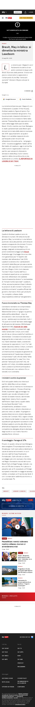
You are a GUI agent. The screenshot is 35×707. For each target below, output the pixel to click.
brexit (6, 491)
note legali (6, 682)
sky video (5, 655)
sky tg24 (5, 652)
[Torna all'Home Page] (8, 18)
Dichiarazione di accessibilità (23, 682)
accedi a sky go (25, 637)
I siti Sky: (4, 644)
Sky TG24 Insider (26, 18)
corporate (21, 686)
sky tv (20, 648)
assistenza (10, 697)
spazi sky (21, 663)
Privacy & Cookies (13, 695)
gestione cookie (7, 678)
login (31, 12)
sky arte (5, 659)
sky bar (20, 659)
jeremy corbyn (19, 491)
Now (19, 655)
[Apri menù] (3, 18)
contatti (16, 697)
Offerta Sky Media (8, 686)
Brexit (26, 252)
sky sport (5, 648)
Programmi (21, 666)
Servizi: (20, 644)
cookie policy (22, 678)
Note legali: (5, 674)
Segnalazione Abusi (20, 704)
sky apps (20, 652)
